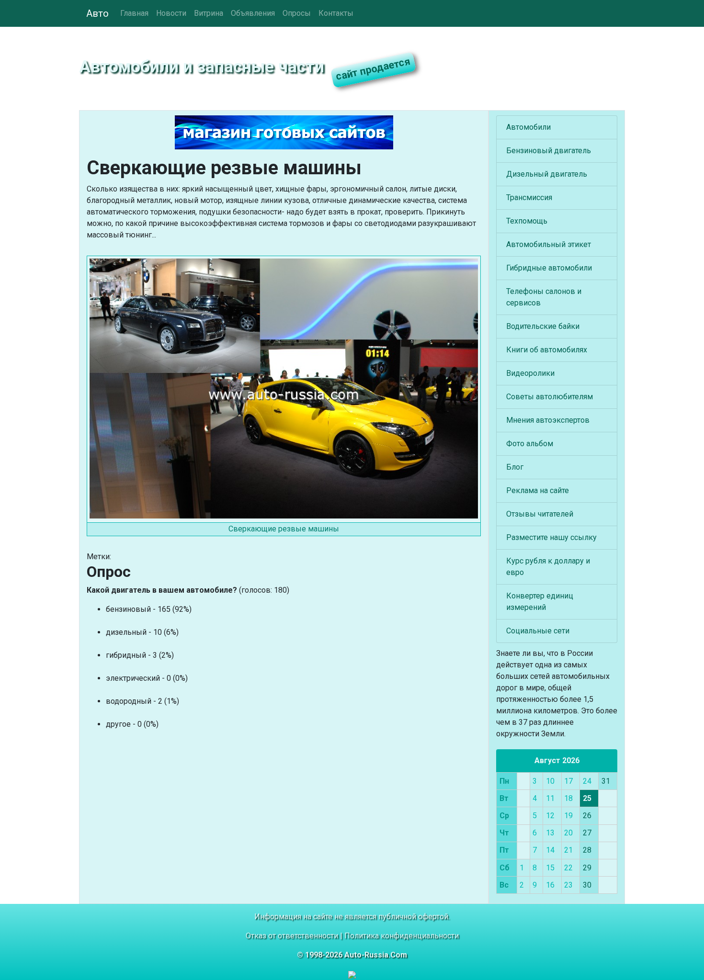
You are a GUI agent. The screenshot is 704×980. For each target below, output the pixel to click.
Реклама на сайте (537, 490)
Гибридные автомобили (549, 267)
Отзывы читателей (539, 513)
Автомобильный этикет (548, 244)
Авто (97, 13)
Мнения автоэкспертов (548, 420)
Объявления (253, 13)
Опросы (297, 13)
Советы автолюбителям (549, 396)
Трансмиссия (529, 197)
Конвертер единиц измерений (539, 601)
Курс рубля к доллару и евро (548, 566)
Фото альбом (529, 443)
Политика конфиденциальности (401, 935)
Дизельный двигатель (546, 174)
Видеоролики (530, 373)
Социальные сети (537, 630)
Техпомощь (526, 220)
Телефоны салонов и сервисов (543, 297)
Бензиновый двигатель (548, 150)
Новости (171, 13)
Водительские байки (542, 326)
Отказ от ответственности (292, 935)
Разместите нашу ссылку (551, 537)
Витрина (208, 13)
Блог (514, 467)
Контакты (335, 13)
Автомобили (528, 127)
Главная (134, 13)
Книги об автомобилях (546, 349)
